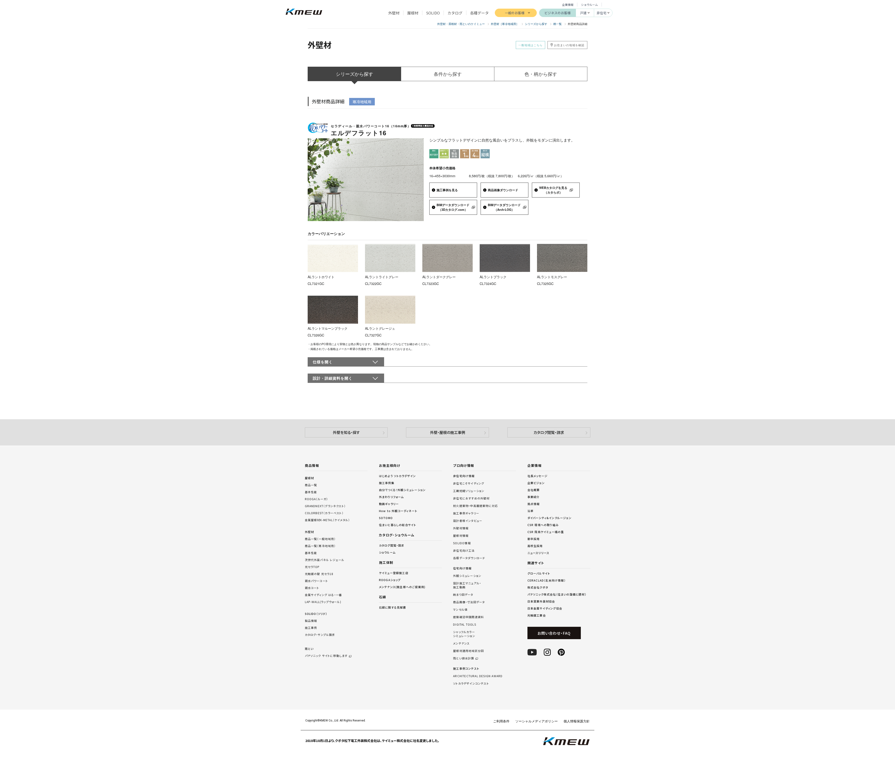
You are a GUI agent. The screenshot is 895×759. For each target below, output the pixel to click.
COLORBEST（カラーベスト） (324, 513)
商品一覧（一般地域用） (320, 539)
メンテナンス (461, 643)
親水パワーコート (316, 581)
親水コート (312, 588)
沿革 (530, 511)
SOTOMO (386, 518)
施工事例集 (386, 483)
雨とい (326, 652)
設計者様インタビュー (467, 521)
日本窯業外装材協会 (541, 601)
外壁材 (309, 532)
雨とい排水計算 (463, 658)
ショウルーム (589, 5)
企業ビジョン (536, 483)
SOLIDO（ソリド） (316, 614)
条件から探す (448, 73)
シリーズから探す (354, 73)
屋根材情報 (460, 535)
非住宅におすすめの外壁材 (471, 498)
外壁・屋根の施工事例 (447, 432)
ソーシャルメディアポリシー (536, 721)
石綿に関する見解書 (392, 607)
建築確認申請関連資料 (468, 617)
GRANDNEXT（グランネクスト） (325, 506)
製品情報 (311, 621)
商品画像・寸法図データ (469, 602)
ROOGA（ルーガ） (316, 499)
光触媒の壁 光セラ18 (319, 574)
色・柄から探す (540, 73)
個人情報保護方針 (577, 721)
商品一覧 (311, 485)
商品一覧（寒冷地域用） (320, 546)
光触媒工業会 (536, 615)
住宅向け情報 (462, 568)
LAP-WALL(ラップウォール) (323, 602)
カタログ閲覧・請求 (549, 432)
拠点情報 (533, 504)
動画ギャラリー (389, 504)
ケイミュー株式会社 (303, 12)
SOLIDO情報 (462, 543)
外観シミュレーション (467, 576)
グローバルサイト (538, 573)
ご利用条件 (501, 721)
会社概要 (533, 490)
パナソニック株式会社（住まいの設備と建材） (556, 594)
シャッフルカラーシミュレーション (464, 634)
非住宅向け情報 (464, 476)
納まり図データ (463, 594)
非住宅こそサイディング (468, 483)
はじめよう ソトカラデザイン (397, 476)
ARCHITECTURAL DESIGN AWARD (478, 676)
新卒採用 (533, 539)
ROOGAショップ (390, 580)
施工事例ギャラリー (466, 513)
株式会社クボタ (537, 587)
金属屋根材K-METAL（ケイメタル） (327, 520)
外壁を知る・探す (346, 432)
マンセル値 (460, 609)
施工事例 (311, 628)
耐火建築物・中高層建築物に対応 (475, 506)
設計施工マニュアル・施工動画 (467, 585)
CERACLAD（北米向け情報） (546, 580)
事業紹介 (533, 497)
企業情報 (567, 5)
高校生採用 (535, 546)
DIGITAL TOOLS (464, 624)
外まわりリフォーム (391, 497)
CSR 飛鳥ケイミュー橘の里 (545, 532)
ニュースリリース (538, 553)
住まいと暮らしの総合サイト (397, 525)
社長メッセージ (537, 476)
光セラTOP (312, 567)
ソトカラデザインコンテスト (471, 683)
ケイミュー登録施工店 (393, 573)
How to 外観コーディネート (398, 511)
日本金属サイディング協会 (544, 608)
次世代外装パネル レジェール (324, 560)
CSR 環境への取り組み (543, 525)
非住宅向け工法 (464, 550)
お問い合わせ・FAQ (553, 633)
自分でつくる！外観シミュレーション (402, 490)
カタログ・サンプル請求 (320, 635)
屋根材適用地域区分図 (468, 651)
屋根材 (309, 478)
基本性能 (311, 492)
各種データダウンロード (469, 558)
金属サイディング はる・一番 (323, 595)
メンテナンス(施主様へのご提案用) (402, 587)
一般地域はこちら (530, 45)
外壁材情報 (460, 528)
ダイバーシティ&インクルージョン (549, 518)
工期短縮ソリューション (468, 491)
